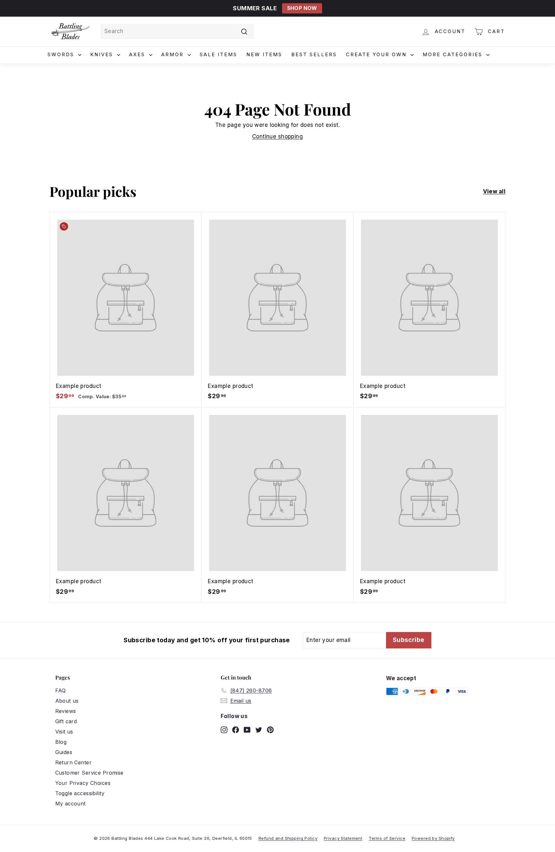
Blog (61, 742)
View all (494, 191)
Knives (102, 54)
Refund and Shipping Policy (288, 838)
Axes (138, 54)
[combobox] (177, 31)
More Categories (454, 54)
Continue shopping (277, 136)
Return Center (73, 762)
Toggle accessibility (80, 793)
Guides (64, 752)
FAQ (60, 690)
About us (67, 701)
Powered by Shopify (433, 838)
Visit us (64, 731)
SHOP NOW (302, 8)
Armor (173, 54)
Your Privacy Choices (83, 783)
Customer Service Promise (89, 772)
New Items (264, 54)
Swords (62, 54)
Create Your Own (377, 54)
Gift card (66, 721)
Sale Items (218, 54)
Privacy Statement (343, 838)
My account (70, 803)
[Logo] (70, 31)
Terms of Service (387, 838)
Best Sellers (314, 54)
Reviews (65, 711)
